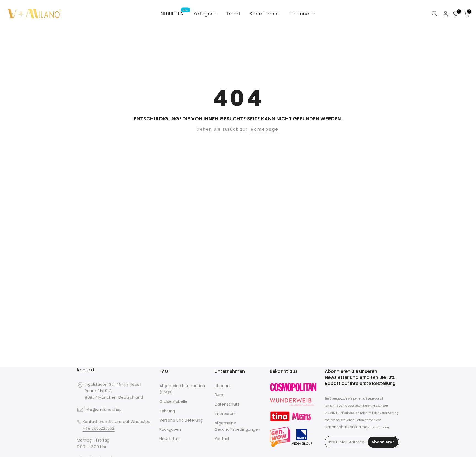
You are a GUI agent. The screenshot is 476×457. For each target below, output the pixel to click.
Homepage (264, 129)
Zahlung (167, 411)
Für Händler (301, 13)
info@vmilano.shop (103, 409)
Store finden (264, 13)
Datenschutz (227, 404)
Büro (219, 395)
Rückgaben (170, 429)
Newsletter (169, 439)
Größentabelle (173, 401)
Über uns (223, 386)
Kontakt (222, 439)
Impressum (225, 413)
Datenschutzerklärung (346, 427)
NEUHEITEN (174, 13)
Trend (233, 13)
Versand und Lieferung (181, 420)
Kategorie (205, 13)
